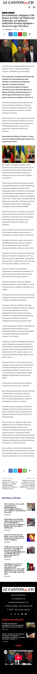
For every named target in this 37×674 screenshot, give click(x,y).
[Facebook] (11, 34)
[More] (29, 34)
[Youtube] (25, 614)
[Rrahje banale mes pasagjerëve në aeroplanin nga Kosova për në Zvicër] (30, 625)
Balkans (4, 12)
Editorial (11, 12)
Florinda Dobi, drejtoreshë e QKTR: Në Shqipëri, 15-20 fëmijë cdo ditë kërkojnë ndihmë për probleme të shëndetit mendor (9, 485)
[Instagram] (15, 614)
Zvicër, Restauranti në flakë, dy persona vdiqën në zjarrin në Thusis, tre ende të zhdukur (14, 537)
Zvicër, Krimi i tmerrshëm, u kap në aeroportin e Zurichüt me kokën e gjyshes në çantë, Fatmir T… (13, 636)
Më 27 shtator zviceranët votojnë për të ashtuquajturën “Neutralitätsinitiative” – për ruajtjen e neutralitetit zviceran (15, 508)
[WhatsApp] (25, 34)
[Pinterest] (20, 34)
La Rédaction (8, 29)
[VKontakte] (22, 614)
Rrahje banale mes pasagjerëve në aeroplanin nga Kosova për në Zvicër (13, 625)
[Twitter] (15, 34)
